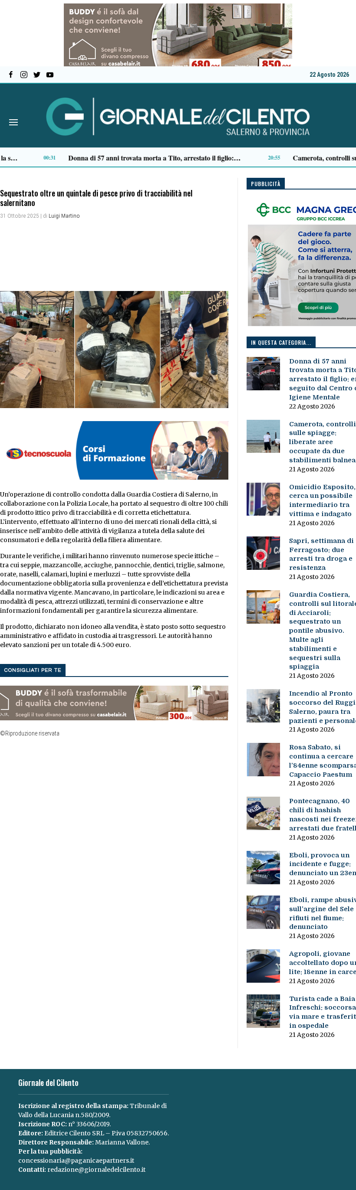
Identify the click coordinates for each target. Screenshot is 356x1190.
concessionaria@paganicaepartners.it (76, 1160)
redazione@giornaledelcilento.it (96, 1170)
